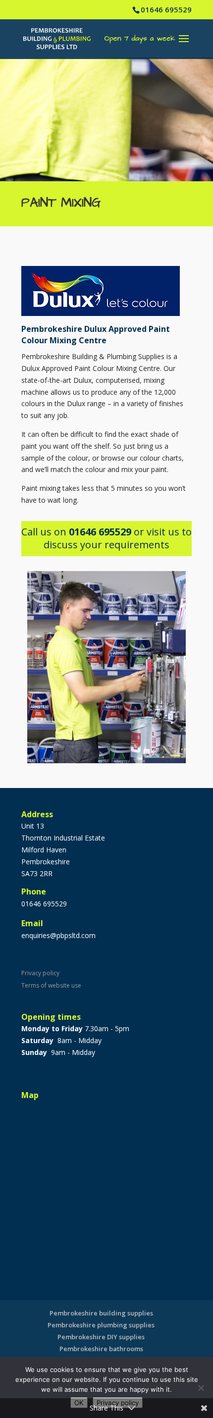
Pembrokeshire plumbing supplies (101, 1324)
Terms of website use (51, 985)
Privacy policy (40, 973)
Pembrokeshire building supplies (101, 1313)
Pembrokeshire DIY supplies (101, 1336)
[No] (201, 1388)
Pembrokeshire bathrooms (101, 1348)
